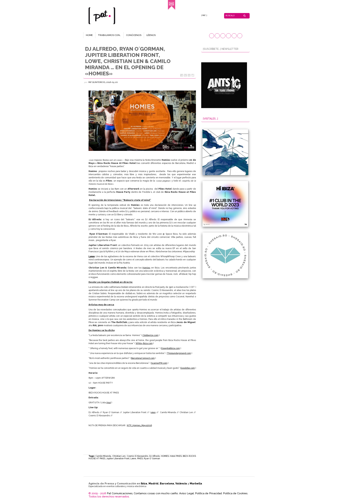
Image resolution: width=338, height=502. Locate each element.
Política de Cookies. (235, 493)
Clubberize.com (150, 335)
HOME (89, 35)
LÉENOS (151, 35)
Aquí (108, 402)
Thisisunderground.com (179, 353)
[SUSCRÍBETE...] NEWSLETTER (220, 49)
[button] (211, 35)
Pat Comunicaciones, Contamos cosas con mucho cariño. (143, 493)
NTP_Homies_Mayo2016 (139, 425)
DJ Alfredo (154, 456)
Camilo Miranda (103, 456)
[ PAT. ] (204, 15)
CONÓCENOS (133, 35)
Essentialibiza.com (170, 348)
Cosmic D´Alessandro (137, 456)
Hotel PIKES (175, 456)
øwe (153, 412)
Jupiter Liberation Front (117, 458)
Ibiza (144, 483)
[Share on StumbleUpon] (192, 75)
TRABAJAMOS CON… (109, 35)
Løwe (133, 458)
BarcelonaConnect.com (143, 358)
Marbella (196, 483)
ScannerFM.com (159, 363)
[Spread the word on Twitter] (185, 75)
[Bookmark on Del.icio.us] (189, 75)
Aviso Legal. (186, 493)
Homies (146, 267)
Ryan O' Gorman (152, 458)
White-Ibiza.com (144, 343)
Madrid (153, 483)
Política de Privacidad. (208, 493)
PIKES (140, 458)
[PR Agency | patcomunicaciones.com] (171, 10)
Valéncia (181, 483)
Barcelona (167, 483)
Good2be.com (188, 368)
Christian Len (119, 456)
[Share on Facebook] (181, 75)
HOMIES (165, 456)
